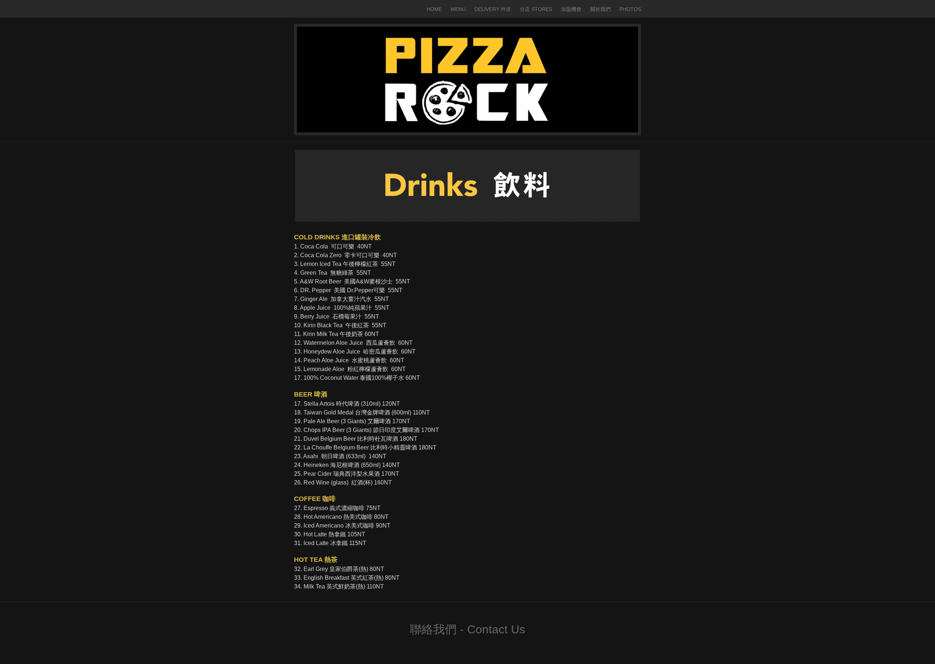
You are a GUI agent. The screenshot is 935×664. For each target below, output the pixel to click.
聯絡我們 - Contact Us (467, 629)
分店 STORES (536, 9)
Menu (458, 9)
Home (434, 9)
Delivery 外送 (492, 9)
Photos (630, 9)
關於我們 (600, 9)
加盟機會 (571, 9)
